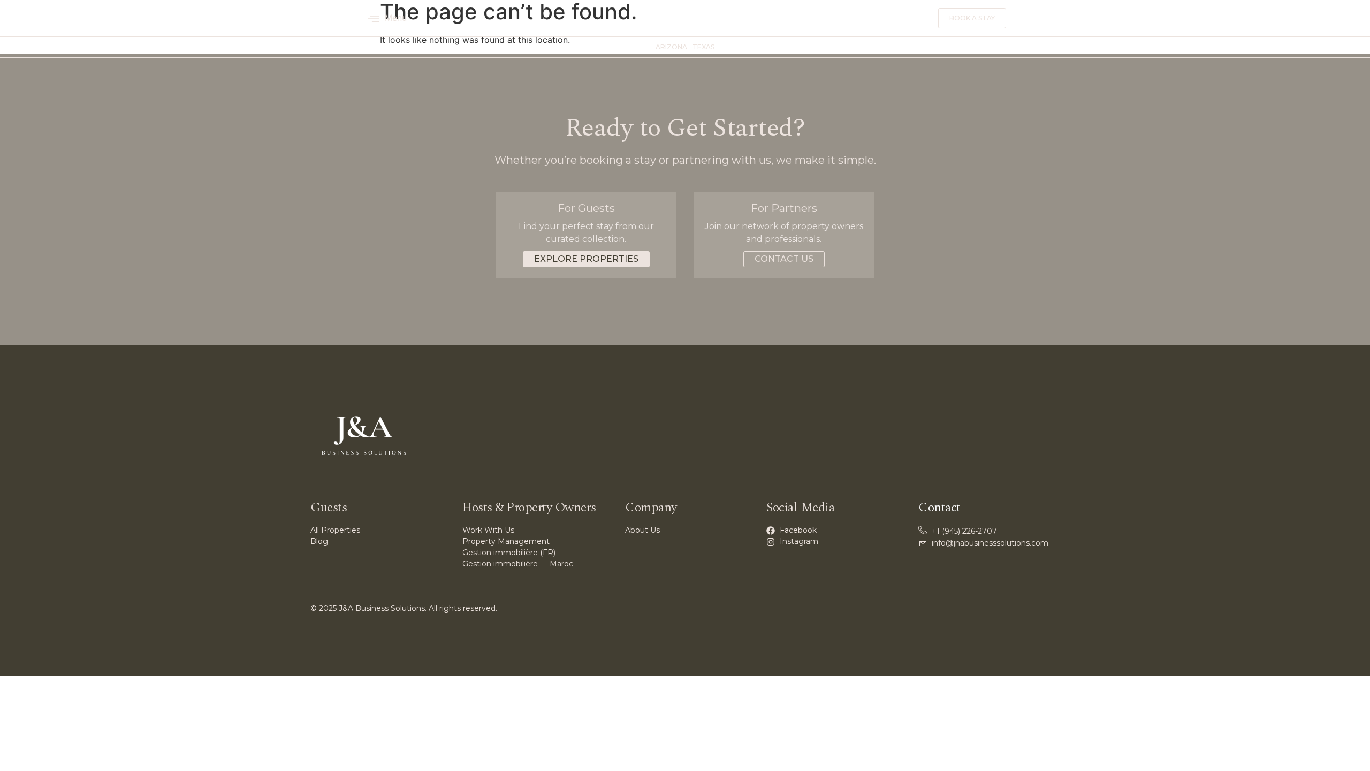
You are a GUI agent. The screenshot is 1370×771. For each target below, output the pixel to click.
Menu (396, 17)
